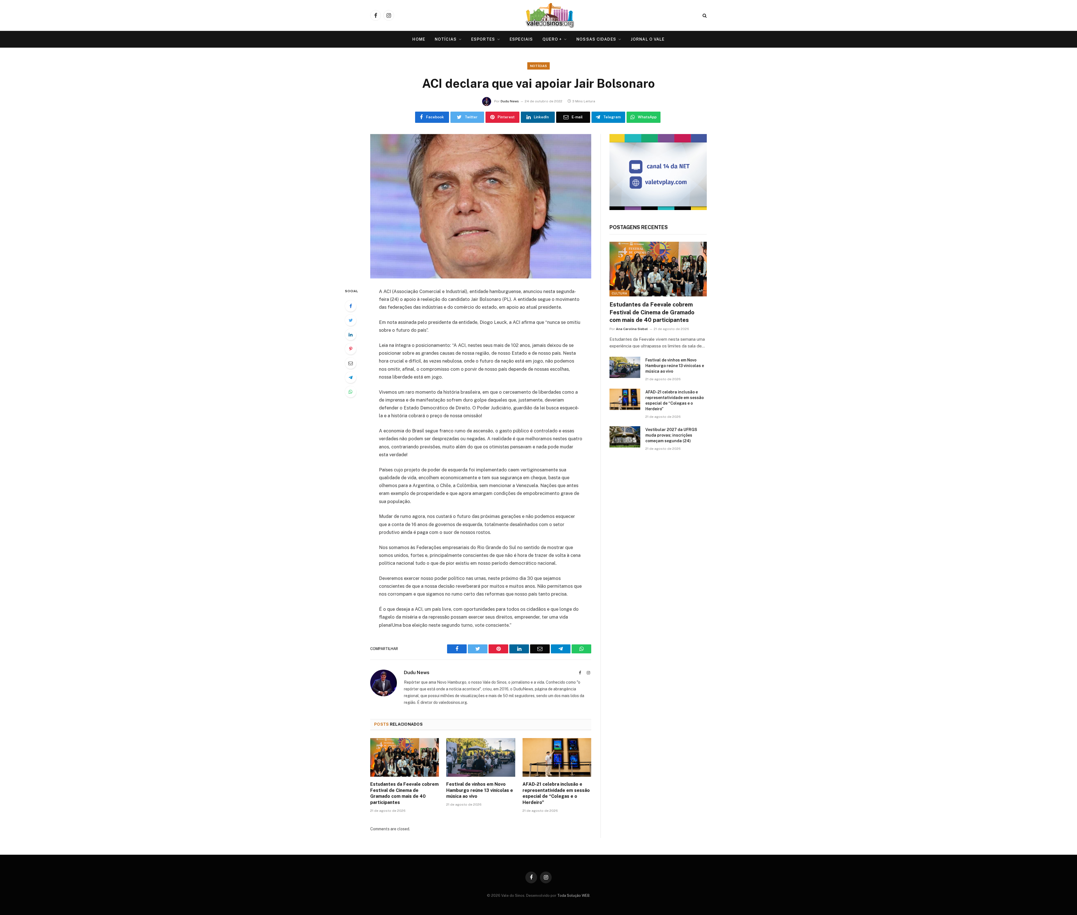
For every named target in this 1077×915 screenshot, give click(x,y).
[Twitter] (350, 320)
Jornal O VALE (648, 39)
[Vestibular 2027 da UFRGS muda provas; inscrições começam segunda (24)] (624, 437)
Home (418, 39)
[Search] (704, 15)
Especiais (521, 39)
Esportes (483, 39)
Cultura (619, 293)
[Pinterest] (350, 348)
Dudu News (510, 101)
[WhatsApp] (350, 391)
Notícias (446, 39)
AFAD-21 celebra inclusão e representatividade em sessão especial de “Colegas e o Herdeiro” (556, 793)
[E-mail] (350, 363)
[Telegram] (350, 377)
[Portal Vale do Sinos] (550, 15)
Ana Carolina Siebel (632, 329)
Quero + (552, 39)
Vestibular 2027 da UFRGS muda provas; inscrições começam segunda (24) (671, 435)
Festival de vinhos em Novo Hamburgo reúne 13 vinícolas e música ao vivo (479, 790)
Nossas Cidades (596, 39)
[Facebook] (350, 306)
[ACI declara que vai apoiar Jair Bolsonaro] (480, 206)
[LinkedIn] (350, 334)
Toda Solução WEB (573, 895)
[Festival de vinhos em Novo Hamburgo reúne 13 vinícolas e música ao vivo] (480, 757)
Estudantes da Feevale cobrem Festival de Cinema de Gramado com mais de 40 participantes (404, 793)
